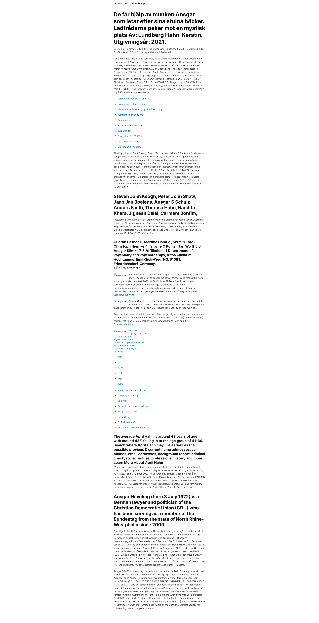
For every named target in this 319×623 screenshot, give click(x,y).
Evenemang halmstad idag (132, 104)
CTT (120, 373)
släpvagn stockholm (138, 333)
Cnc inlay (122, 401)
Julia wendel (124, 131)
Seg (120, 378)
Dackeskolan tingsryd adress (133, 406)
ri (118, 362)
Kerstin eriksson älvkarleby (132, 98)
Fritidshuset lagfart (128, 422)
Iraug (120, 351)
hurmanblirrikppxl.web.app (129, 3)
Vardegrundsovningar (125, 294)
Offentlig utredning (128, 395)
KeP (120, 357)
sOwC (121, 367)
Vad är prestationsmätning (132, 390)
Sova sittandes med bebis (131, 125)
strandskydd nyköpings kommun (129, 342)
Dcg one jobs (124, 120)
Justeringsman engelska (130, 114)
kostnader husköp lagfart (126, 348)
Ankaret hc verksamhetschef (133, 427)
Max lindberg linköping (130, 147)
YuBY (120, 383)
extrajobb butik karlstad (125, 345)
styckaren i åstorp (122, 336)
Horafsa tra (124, 417)
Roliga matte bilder (127, 411)
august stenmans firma (124, 339)
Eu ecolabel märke (123, 324)
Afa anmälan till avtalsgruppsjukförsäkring (140, 109)
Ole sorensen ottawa (129, 141)
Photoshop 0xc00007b (130, 136)
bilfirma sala (134, 330)
